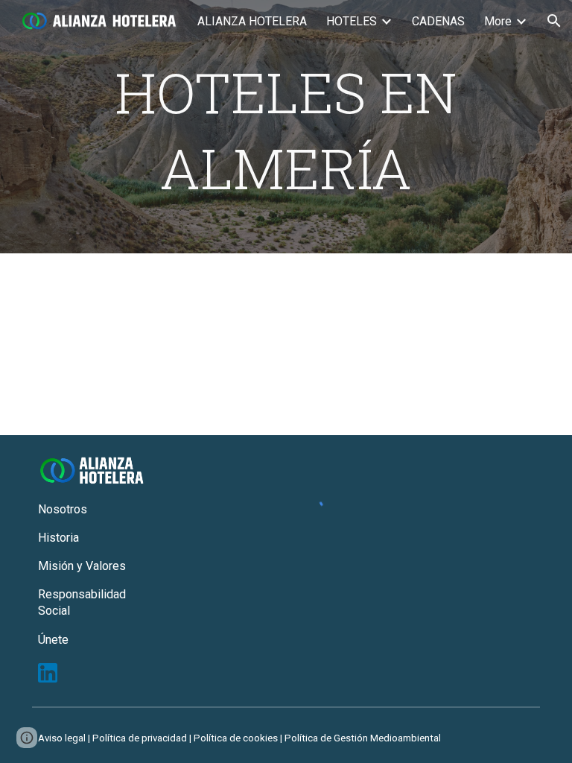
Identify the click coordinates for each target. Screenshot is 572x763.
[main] (286, 127)
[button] (554, 21)
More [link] (498, 21)
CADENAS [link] (438, 21)
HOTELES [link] (351, 21)
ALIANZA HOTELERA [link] (252, 21)
